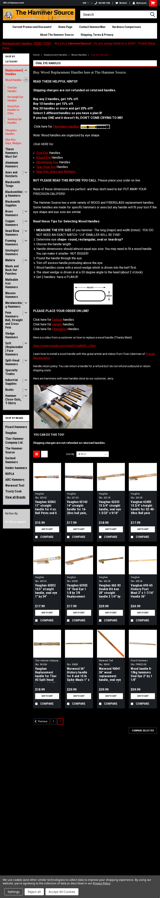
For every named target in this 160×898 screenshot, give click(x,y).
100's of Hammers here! (13, 3)
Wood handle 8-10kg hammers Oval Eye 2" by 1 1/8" (141, 674)
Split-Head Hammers (12, 362)
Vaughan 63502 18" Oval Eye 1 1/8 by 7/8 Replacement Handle (77, 591)
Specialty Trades (11, 372)
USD (84, 3)
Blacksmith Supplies (12, 203)
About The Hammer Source (57, 34)
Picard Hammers (16, 427)
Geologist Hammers (12, 252)
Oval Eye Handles (12, 89)
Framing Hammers (11, 242)
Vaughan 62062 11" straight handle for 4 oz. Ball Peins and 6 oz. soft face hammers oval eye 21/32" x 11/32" (46, 508)
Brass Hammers (11, 213)
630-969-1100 (104, 3)
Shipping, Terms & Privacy (97, 34)
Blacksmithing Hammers (13, 193)
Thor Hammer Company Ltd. (14, 440)
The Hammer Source (13, 450)
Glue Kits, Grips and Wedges (55, 171)
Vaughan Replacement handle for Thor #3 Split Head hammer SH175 (46, 674)
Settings (14, 892)
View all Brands (15, 497)
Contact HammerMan (92, 27)
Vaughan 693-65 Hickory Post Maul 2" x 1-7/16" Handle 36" (142, 591)
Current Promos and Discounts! (32, 27)
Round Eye (44, 157)
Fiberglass (60, 329)
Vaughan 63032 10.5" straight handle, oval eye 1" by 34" (46, 591)
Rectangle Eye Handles (15, 98)
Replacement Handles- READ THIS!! (27, 43)
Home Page (65, 27)
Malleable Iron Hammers (11, 283)
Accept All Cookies (62, 892)
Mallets (10, 260)
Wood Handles (13, 80)
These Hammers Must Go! (11, 152)
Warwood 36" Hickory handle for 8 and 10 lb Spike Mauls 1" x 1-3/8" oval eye (78, 674)
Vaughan (11, 433)
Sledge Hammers (11, 335)
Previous (42, 721)
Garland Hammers (11, 460)
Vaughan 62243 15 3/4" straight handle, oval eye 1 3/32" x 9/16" (110, 507)
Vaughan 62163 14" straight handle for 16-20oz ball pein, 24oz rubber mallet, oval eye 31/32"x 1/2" (78, 508)
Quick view (47, 488)
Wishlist (123, 3)
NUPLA (9, 474)
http (64, 345)
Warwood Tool (14, 485)
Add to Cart (47, 529)
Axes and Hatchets (11, 174)
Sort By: (70, 454)
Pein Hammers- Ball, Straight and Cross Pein (14, 320)
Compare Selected (143, 730)
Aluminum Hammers (11, 164)
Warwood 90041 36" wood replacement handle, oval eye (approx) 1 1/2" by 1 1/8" (111, 674)
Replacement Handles (14, 72)
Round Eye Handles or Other (13, 110)
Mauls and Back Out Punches (12, 269)
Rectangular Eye (47, 162)
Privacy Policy (101, 883)
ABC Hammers (14, 479)
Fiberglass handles (66, 126)
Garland (57, 324)
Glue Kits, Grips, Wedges (13, 141)
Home (36, 55)
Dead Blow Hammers (12, 232)
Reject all (34, 892)
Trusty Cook (13, 491)
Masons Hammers (11, 295)
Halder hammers (16, 468)
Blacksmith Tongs (12, 184)
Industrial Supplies (11, 381)
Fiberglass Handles (11, 132)
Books (9, 390)
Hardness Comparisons (126, 27)
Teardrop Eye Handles (14, 120)
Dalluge (57, 320)
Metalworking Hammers (13, 304)
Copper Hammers (11, 223)
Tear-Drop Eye (46, 167)
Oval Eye (42, 153)
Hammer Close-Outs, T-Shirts (13, 399)
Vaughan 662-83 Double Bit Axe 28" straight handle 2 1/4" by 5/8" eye (110, 591)
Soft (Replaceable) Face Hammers (14, 348)
